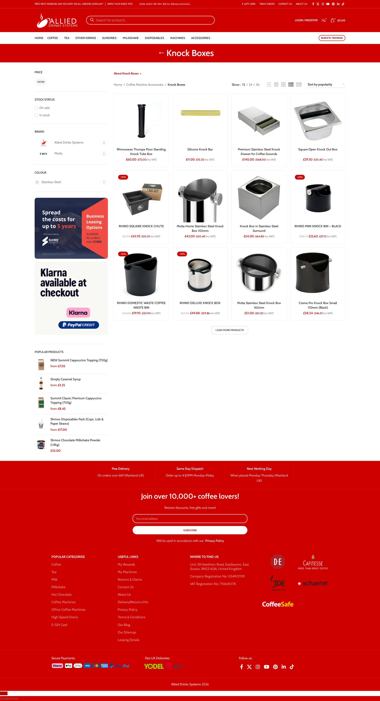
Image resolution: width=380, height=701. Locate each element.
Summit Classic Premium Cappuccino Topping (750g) (76, 400)
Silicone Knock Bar (200, 149)
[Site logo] (56, 20)
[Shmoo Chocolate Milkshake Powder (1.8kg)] (41, 445)
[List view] (269, 85)
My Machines (127, 572)
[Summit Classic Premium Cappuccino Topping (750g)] (41, 403)
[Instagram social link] (322, 4)
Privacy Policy (214, 541)
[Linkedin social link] (338, 4)
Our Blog (124, 625)
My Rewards (126, 564)
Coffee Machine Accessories (144, 85)
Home (118, 85)
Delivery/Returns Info (133, 602)
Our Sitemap (127, 632)
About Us (124, 594)
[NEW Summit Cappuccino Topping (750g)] (41, 364)
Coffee (56, 564)
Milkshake (58, 587)
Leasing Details (128, 640)
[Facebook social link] (313, 4)
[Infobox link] (120, 472)
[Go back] (161, 53)
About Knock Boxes (126, 73)
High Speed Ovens (64, 617)
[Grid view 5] (298, 85)
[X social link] (317, 4)
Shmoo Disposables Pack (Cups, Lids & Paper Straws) (77, 421)
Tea (53, 572)
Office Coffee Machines (68, 610)
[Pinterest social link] (333, 4)
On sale (44, 108)
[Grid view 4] (291, 85)
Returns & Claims (130, 579)
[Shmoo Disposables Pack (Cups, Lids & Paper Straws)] (41, 424)
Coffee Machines (63, 602)
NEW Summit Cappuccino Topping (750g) (79, 360)
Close (4, 693)
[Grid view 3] (283, 85)
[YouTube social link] (328, 4)
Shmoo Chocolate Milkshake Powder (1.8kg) (75, 442)
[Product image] (141, 198)
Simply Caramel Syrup (65, 379)
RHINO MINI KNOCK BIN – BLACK (317, 226)
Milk (54, 579)
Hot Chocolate (61, 594)
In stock (44, 115)
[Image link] (71, 228)
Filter (40, 81)
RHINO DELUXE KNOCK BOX (200, 303)
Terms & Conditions (131, 617)
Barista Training (332, 37)
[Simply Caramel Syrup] (41, 383)
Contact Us (126, 587)
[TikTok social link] (343, 4)
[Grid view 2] (276, 85)
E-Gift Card (59, 625)
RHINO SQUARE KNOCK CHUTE (141, 226)
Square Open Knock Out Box (317, 149)
